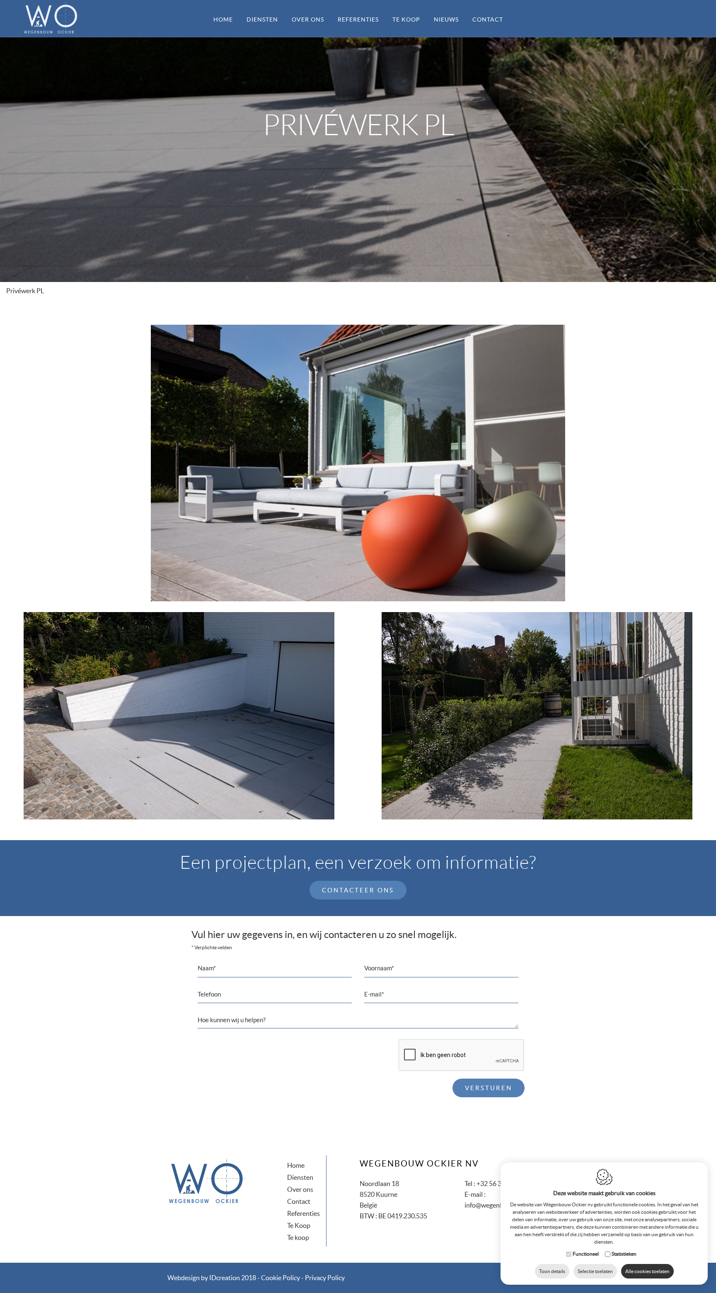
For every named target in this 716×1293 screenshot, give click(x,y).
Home (223, 19)
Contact (487, 19)
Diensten (262, 19)
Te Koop (298, 1225)
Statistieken (624, 1254)
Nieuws (446, 19)
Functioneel (586, 1254)
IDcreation (203, 1277)
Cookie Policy (280, 1277)
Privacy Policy (325, 1277)
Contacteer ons (358, 890)
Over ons (308, 19)
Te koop (406, 19)
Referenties (358, 19)
